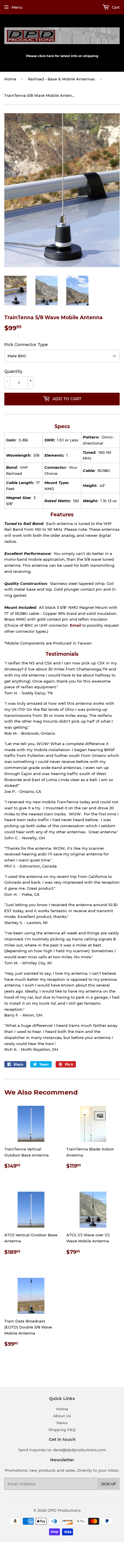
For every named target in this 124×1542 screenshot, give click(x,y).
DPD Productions (64, 1510)
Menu (17, 7)
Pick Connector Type (26, 344)
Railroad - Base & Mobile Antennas (61, 79)
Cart (115, 7)
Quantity (13, 371)
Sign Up (108, 1484)
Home (10, 79)
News (62, 1422)
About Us (62, 1416)
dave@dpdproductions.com (79, 1449)
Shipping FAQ (62, 1429)
